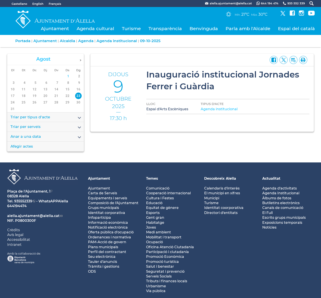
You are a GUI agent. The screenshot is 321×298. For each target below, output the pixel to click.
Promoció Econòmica (165, 257)
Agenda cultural (95, 28)
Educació (154, 203)
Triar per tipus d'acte (30, 117)
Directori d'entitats (221, 213)
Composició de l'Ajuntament (113, 203)
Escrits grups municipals (284, 217)
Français (55, 3)
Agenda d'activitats (279, 188)
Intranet (14, 245)
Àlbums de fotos (276, 198)
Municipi (211, 198)
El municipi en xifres (222, 193)
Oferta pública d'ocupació (111, 232)
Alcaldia (67, 41)
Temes (152, 178)
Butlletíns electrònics (281, 203)
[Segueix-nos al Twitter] (283, 14)
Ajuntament (55, 28)
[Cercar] (309, 3)
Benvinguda (204, 28)
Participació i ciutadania (167, 252)
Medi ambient (158, 232)
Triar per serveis (25, 126)
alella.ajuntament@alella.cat (33, 216)
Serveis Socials (159, 276)
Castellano (19, 3)
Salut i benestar (160, 266)
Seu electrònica (102, 257)
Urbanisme (156, 286)
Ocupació (154, 242)
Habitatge (155, 222)
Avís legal (15, 235)
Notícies (269, 227)
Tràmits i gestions (103, 266)
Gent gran (155, 217)
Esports (153, 213)
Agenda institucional (117, 41)
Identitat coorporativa (223, 208)
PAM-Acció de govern (107, 242)
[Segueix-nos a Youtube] (311, 14)
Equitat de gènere (162, 208)
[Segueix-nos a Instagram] (301, 14)
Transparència (165, 28)
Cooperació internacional (168, 193)
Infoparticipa (99, 217)
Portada (22, 41)
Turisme (131, 28)
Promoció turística (162, 262)
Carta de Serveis (102, 193)
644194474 (17, 206)
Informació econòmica (108, 222)
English (37, 3)
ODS (92, 271)
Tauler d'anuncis (102, 262)
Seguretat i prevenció (165, 271)
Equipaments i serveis (107, 198)
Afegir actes (21, 146)
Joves (151, 227)
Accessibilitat (18, 240)
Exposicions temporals (282, 222)
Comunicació (157, 188)
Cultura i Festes (160, 198)
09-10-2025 (150, 41)
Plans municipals (103, 247)
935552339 (23, 201)
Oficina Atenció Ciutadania (170, 247)
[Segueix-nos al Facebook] (292, 14)
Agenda (85, 41)
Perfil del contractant (107, 252)
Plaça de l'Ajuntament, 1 (28, 191)
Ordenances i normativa (109, 237)
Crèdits (13, 230)
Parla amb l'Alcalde (248, 28)
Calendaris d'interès (222, 188)
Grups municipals (103, 208)
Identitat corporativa (106, 213)
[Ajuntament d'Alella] (42, 188)
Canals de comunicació (282, 208)
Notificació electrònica (108, 227)
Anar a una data (25, 136)
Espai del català (296, 28)
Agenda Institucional (280, 193)
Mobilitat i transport (163, 237)
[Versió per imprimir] (302, 59)
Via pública (156, 291)
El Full (267, 213)
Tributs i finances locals (166, 281)
